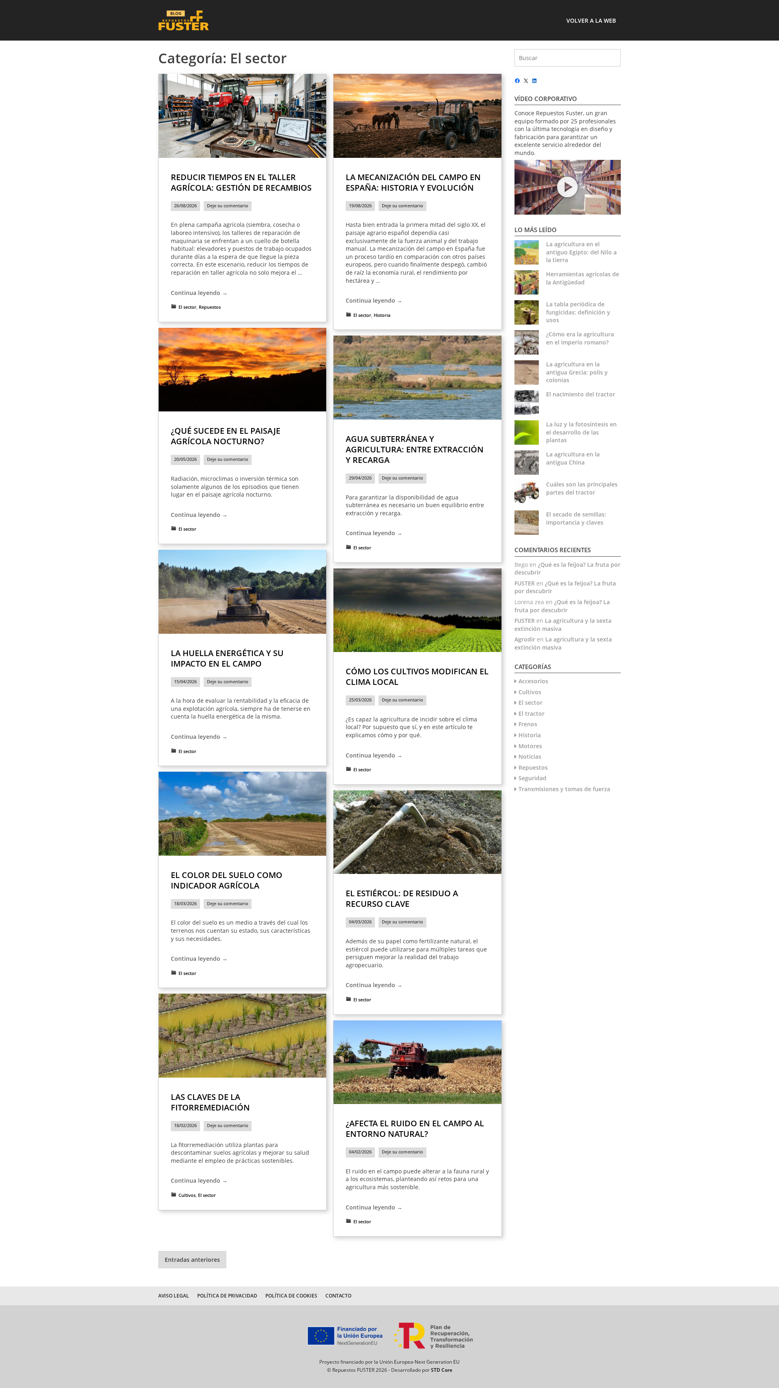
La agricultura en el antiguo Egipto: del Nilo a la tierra (581, 252)
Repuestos (210, 307)
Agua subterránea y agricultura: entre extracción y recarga (415, 449)
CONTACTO (338, 1296)
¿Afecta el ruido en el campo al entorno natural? (415, 1128)
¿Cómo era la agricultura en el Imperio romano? (580, 338)
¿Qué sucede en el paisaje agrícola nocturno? (225, 436)
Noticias (530, 756)
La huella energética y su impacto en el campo (227, 658)
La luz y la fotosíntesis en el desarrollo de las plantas (581, 432)
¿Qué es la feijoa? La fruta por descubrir (562, 606)
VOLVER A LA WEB (591, 20)
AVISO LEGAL (173, 1296)
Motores (530, 746)
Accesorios (533, 681)
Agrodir (524, 639)
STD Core (441, 1369)
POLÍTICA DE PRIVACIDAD (227, 1296)
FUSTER (524, 583)
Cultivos (187, 1195)
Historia (382, 315)
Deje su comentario (227, 206)
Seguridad (533, 778)
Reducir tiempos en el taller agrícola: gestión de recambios (241, 182)
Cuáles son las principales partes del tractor (582, 488)
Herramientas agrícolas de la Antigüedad (582, 278)
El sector (187, 307)
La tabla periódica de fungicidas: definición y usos (578, 312)
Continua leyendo (199, 293)
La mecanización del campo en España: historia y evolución (413, 182)
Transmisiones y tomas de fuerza (564, 789)
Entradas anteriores (192, 1259)
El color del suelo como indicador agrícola (226, 880)
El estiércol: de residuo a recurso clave (402, 898)
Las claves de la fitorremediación (210, 1102)
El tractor (531, 713)
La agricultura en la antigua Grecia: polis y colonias (577, 372)
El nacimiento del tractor (580, 394)
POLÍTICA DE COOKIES (291, 1296)
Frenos (528, 724)
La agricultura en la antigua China (573, 458)
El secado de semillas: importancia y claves (576, 518)
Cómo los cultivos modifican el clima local (417, 676)
